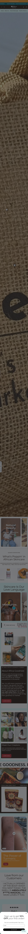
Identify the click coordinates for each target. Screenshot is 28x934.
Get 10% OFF (14, 929)
